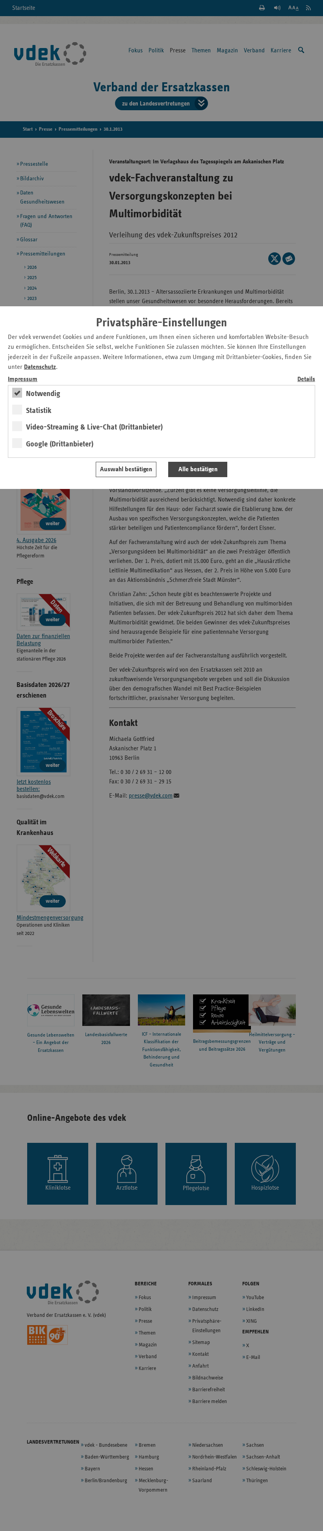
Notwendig (43, 394)
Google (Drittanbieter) (59, 444)
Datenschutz (40, 367)
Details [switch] (306, 379)
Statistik (39, 411)
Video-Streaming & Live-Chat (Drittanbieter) (94, 427)
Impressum (22, 379)
